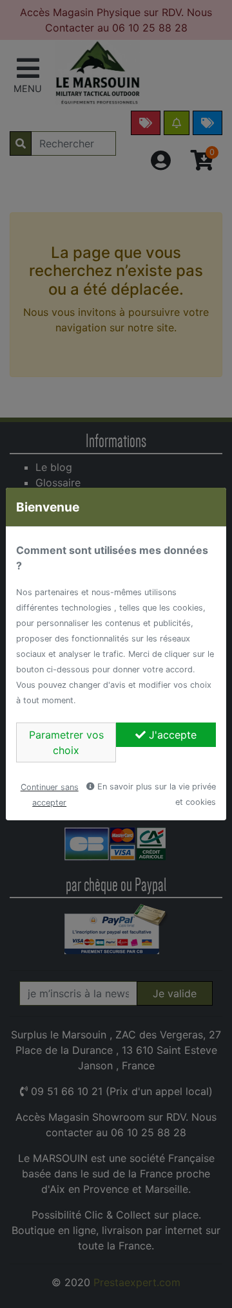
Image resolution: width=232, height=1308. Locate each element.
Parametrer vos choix (66, 742)
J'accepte (171, 734)
